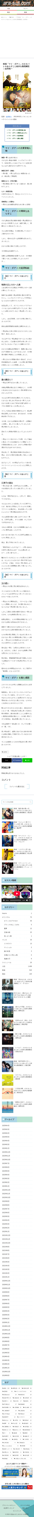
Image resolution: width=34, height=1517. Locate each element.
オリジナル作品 (25, 1505)
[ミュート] (27, 900)
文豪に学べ (25, 1508)
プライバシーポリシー (8, 1505)
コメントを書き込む (17, 786)
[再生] (4, 900)
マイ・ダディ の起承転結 (15, 135)
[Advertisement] (17, 39)
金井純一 (9, 116)
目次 (14, 126)
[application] (17, 893)
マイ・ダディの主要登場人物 (17, 130)
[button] (30, 802)
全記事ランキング (9, 1508)
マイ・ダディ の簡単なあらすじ (17, 133)
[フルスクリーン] (30, 900)
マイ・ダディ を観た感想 (15, 138)
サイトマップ (17, 1511)
